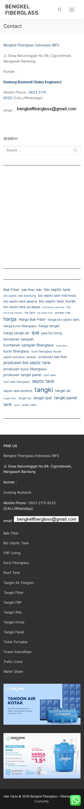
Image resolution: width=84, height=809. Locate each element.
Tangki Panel (13, 632)
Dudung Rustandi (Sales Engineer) (32, 82)
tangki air (63, 391)
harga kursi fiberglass (19, 326)
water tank (29, 405)
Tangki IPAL (12, 612)
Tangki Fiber (13, 592)
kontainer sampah (18, 339)
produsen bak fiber (53, 357)
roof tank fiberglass (16, 381)
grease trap (62, 312)
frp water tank (45, 313)
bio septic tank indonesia (57, 296)
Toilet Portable (15, 642)
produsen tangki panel (22, 375)
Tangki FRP (12, 602)
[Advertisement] (42, 214)
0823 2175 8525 (42, 503)
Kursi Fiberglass (16, 563)
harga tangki (49, 326)
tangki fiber (9, 398)
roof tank (50, 375)
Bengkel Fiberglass (21, 9)
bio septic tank (57, 289)
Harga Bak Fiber (32, 319)
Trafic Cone (12, 661)
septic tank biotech (17, 391)
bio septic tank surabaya (21, 307)
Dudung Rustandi (17, 492)
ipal (35, 332)
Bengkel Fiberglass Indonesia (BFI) (31, 45)
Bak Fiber (11, 289)
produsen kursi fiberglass (25, 369)
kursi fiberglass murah (46, 351)
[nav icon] (72, 9)
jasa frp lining (51, 333)
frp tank (30, 312)
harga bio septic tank (63, 320)
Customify (41, 801)
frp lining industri (12, 313)
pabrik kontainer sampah (19, 357)
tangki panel (65, 397)
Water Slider (13, 671)
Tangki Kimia (13, 622)
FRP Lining (11, 553)
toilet (17, 405)
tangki (43, 389)
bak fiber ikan (32, 290)
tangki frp (24, 398)
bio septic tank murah (57, 301)
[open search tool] (60, 10)
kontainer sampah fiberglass (28, 345)
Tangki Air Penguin (18, 583)
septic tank (43, 381)
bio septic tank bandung (19, 295)
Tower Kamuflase (17, 652)
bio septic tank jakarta (20, 301)
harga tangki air (16, 333)
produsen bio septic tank (27, 362)
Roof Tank (11, 572)
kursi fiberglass (16, 351)
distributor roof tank (53, 307)
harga (10, 319)
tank (7, 404)
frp (68, 307)
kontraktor (61, 345)
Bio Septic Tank (16, 543)
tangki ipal (42, 398)
